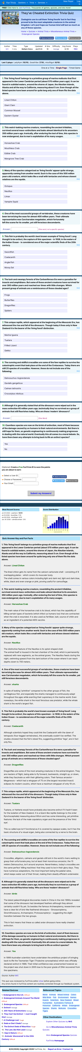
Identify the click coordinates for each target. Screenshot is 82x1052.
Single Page (61, 68)
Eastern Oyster (11, 115)
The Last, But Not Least (15, 1030)
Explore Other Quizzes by (59, 1021)
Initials (64, 1005)
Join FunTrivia (24, 8)
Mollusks (62, 1008)
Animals (52, 995)
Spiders (8, 310)
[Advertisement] (41, 55)
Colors (73, 995)
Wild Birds (47, 997)
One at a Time (47, 68)
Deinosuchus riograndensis (17, 378)
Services (42, 3)
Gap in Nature (10, 1033)
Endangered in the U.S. (14, 995)
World (45, 995)
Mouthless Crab (12, 148)
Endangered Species (13, 1004)
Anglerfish (9, 262)
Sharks (54, 1008)
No (5, 449)
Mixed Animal (63, 995)
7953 (75, 49)
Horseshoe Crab (12, 143)
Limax (7, 196)
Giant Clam (9, 105)
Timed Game (74, 68)
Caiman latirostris (12, 388)
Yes (6, 444)
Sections (22, 3)
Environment (63, 997)
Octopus (8, 186)
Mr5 (7, 49)
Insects (46, 1000)
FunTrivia (55, 1041)
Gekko (7, 350)
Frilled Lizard (10, 345)
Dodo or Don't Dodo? (13, 1023)
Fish (54, 997)
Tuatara (8, 340)
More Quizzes (61, 1035)
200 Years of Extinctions (15, 1011)
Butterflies (9, 300)
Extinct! (7, 1007)
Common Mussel (12, 110)
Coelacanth (9, 257)
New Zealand (66, 1000)
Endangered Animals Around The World (21, 998)
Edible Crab (9, 153)
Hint (78, 93)
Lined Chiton (10, 100)
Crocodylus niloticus (13, 393)
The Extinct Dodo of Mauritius (17, 1026)
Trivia (32, 3)
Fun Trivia (10, 2)
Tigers (45, 1011)
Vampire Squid (11, 201)
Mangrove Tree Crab (14, 158)
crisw (41, 981)
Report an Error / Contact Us (60, 1049)
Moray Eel (9, 267)
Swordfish (9, 252)
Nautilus (8, 191)
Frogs (7, 295)
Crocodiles (72, 1008)
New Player (68, 1)
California (56, 1005)
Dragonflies (9, 305)
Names (73, 997)
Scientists (54, 1000)
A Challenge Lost (11, 1020)
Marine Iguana (11, 335)
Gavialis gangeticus (13, 383)
